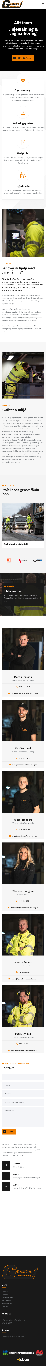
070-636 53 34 (24, 901)
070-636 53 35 (24, 687)
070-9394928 (24, 972)
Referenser (6, 1300)
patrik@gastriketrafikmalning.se (24, 1050)
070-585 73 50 (24, 758)
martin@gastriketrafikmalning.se (24, 693)
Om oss (5, 1295)
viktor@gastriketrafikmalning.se (24, 979)
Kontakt (5, 1306)
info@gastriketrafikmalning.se (24, 836)
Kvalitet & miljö (7, 1297)
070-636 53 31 (24, 1044)
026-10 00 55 (24, 829)
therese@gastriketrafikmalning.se (24, 907)
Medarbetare (7, 1303)
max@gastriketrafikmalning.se (24, 765)
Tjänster (5, 1292)
